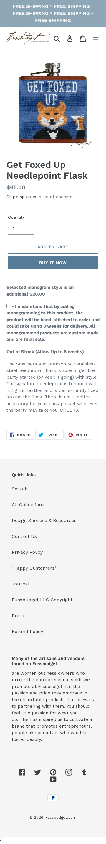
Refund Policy (27, 631)
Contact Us (24, 536)
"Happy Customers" (34, 568)
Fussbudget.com (61, 817)
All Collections (28, 504)
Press (18, 615)
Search (20, 488)
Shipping (15, 196)
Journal (20, 584)
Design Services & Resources (44, 520)
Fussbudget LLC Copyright (42, 600)
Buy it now (53, 262)
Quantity (16, 217)
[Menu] (95, 38)
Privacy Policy (27, 552)
